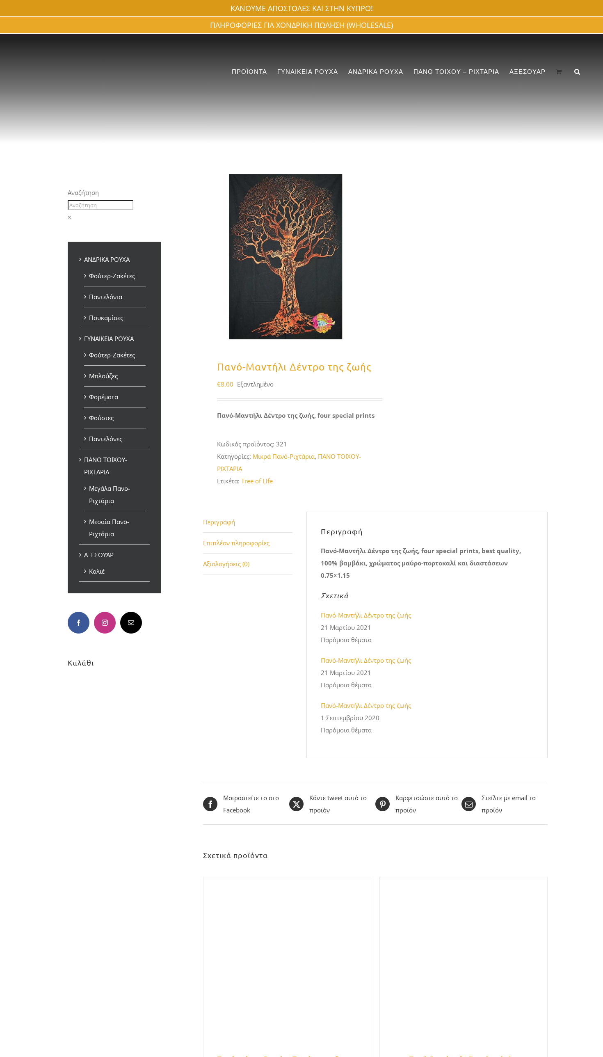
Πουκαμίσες (106, 317)
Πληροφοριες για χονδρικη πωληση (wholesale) (301, 25)
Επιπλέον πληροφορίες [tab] (236, 543)
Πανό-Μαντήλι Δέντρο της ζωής (366, 615)
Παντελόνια (105, 297)
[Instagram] (105, 623)
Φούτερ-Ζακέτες (112, 276)
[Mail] (131, 623)
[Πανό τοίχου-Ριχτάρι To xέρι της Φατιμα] (287, 883)
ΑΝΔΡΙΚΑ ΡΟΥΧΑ (107, 259)
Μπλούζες (103, 376)
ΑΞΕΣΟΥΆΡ (99, 555)
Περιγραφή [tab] (219, 522)
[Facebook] (78, 623)
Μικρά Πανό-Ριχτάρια (284, 456)
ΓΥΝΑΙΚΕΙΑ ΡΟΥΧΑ (109, 338)
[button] (577, 71)
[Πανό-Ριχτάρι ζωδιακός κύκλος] (463, 883)
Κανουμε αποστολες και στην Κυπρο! (302, 8)
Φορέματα (103, 397)
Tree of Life (257, 481)
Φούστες (101, 418)
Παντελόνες (105, 439)
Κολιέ (97, 571)
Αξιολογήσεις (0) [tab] (226, 564)
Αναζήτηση (83, 192)
